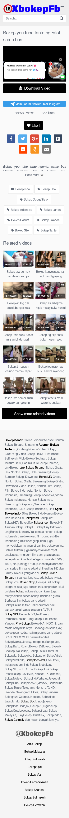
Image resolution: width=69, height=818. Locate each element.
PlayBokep (23, 623)
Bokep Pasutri (20, 220)
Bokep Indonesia (21, 209)
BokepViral (32, 518)
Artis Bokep (34, 744)
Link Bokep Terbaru (32, 467)
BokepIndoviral (35, 660)
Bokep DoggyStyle (35, 199)
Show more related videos (34, 413)
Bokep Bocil (28, 701)
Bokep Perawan (34, 805)
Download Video (36, 88)
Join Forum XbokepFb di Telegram (38, 104)
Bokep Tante (48, 230)
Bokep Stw (21, 230)
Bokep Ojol (34, 767)
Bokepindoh (41, 522)
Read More (32, 174)
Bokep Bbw (48, 189)
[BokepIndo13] (32, 9)
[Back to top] (62, 809)
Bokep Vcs (35, 774)
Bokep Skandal (50, 220)
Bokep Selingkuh (35, 797)
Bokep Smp (27, 582)
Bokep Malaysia (34, 751)
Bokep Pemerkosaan (34, 782)
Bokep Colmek (14, 719)
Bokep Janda (52, 209)
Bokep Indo (22, 189)
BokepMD (45, 476)
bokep (20, 591)
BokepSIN (11, 614)
